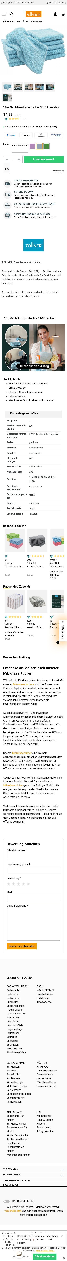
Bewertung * (14, 878)
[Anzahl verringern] (6, 159)
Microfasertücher (22, 753)
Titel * (10, 891)
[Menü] (4, 14)
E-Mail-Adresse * (17, 850)
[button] (63, 630)
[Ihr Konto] (55, 14)
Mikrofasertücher (13, 785)
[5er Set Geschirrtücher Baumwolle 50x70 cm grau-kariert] (37, 601)
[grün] (46, 146)
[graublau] (39, 146)
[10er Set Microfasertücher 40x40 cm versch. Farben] (15, 540)
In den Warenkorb (43, 159)
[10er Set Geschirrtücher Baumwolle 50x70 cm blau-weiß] (15, 601)
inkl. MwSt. (18, 115)
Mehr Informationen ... (45, 1251)
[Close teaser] (58, 642)
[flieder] (32, 146)
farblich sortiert (20, 145)
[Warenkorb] (63, 14)
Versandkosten (12, 1210)
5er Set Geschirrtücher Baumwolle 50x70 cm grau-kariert (36, 625)
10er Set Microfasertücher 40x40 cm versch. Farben (13, 565)
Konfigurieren (21, 1256)
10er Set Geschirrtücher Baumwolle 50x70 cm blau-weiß (14, 625)
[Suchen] (12, 14)
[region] (33, 64)
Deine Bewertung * (17, 905)
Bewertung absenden (21, 946)
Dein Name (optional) (19, 864)
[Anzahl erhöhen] (19, 159)
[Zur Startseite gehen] (33, 13)
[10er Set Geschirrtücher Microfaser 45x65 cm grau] (37, 540)
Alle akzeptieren (44, 1256)
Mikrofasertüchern (23, 684)
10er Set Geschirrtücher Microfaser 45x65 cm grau (36, 565)
